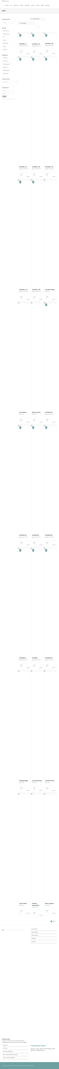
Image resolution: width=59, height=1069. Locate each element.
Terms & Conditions (8, 1051)
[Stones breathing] (37, 847)
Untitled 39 (48, 658)
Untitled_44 (23, 289)
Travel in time (49, 781)
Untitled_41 (23, 167)
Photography (6, 64)
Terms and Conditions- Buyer (10, 1054)
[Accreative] (24, 356)
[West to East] (37, 356)
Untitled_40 (49, 167)
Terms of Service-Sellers (9, 1057)
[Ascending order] (44, 19)
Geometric (5, 43)
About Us (5, 1045)
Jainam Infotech (31, 1065)
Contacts (33, 941)
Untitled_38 (49, 43)
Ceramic (5, 49)
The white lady (37, 781)
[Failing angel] (24, 724)
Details (28, 53)
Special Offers (34, 932)
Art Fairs (5, 1048)
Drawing (5, 67)
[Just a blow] (24, 847)
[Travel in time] (50, 724)
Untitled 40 (22, 535)
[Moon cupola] (50, 847)
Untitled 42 (48, 412)
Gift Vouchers (34, 935)
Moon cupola (49, 903)
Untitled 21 (22, 658)
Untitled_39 (36, 167)
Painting (5, 58)
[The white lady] (37, 724)
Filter (4, 96)
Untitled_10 (36, 44)
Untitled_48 (36, 289)
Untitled (34, 658)
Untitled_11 (22, 44)
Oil (3, 37)
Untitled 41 (35, 535)
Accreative (22, 412)
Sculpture (5, 61)
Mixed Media (6, 70)
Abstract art (6, 30)
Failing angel (23, 781)
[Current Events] (50, 233)
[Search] (54, 5)
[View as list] (38, 26)
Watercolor (6, 73)
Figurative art (6, 34)
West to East (36, 412)
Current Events (50, 289)
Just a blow (23, 903)
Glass (4, 46)
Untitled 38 (48, 535)
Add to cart (21, 51)
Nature (4, 40)
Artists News (34, 929)
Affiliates (33, 938)
